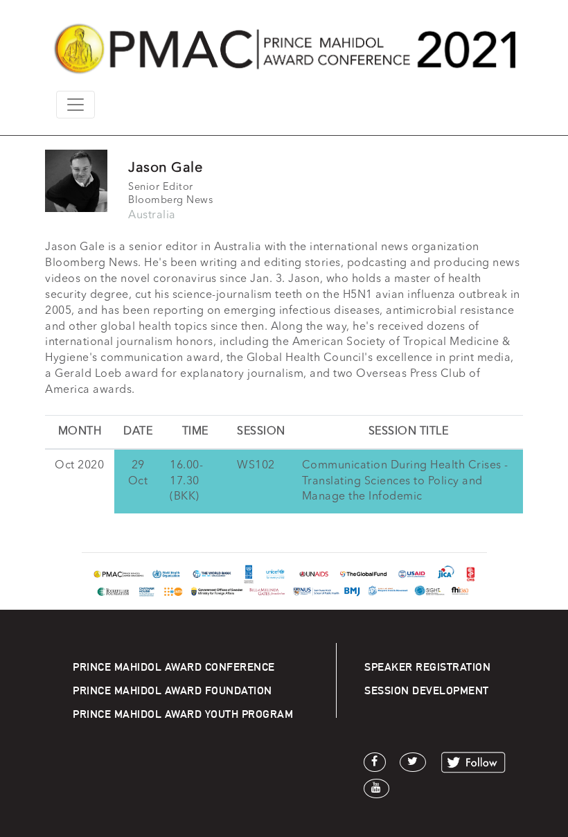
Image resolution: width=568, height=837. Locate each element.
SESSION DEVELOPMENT (426, 690)
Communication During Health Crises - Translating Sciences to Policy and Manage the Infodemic (405, 481)
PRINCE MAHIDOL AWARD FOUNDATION (172, 690)
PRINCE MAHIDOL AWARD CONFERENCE (174, 666)
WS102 (256, 465)
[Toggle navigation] (75, 104)
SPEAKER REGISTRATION (427, 666)
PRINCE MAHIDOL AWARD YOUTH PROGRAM (183, 714)
